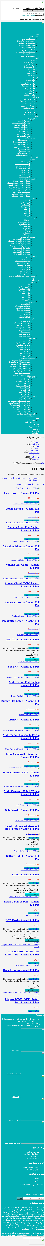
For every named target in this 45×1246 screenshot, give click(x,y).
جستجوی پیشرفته (24, 484)
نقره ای (31, 657)
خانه (42, 463)
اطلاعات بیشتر (33, 913)
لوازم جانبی (35, 457)
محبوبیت (36, 478)
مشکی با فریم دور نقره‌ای (24, 892)
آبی (32, 653)
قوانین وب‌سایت (33, 1169)
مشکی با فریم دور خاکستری (23, 890)
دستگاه (36, 446)
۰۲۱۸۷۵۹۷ (25, 1023)
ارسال (20, 1198)
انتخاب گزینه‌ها (33, 648)
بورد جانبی (35, 444)
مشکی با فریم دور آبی (25, 888)
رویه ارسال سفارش (31, 1154)
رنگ (37, 655)
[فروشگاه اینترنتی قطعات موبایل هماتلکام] (36, 6)
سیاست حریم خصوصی (30, 1167)
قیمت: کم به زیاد (18, 478)
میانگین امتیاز (32, 480)
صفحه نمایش (34, 450)
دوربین (36, 448)
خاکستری (30, 655)
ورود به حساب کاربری (35, 13)
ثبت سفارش (34, 1156)
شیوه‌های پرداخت (32, 1152)
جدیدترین (29, 478)
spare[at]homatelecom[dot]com (18, 1025)
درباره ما (36, 1178)
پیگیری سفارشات (32, 1158)
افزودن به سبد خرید (31, 502)
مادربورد (36, 459)
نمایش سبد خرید (28, 15)
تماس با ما (35, 1180)
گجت (37, 455)
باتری (37, 442)
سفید (32, 846)
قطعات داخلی (34, 453)
